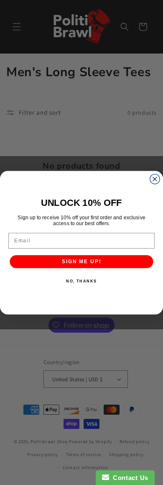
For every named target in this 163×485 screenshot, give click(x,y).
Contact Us (128, 477)
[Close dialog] (155, 179)
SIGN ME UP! (81, 261)
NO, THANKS (81, 281)
